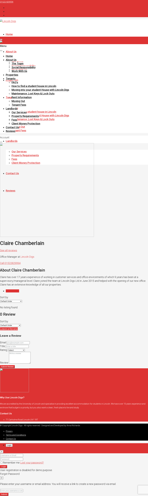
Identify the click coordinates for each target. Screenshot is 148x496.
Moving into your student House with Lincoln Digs (40, 115)
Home (9, 34)
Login (3, 467)
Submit (4, 494)
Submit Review (7, 367)
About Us (11, 51)
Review (4, 362)
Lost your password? (32, 462)
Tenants (10, 97)
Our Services (19, 112)
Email (3, 342)
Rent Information (22, 97)
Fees (14, 119)
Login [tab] (9, 445)
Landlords (11, 141)
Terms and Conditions (16, 435)
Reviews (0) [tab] (12, 290)
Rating (3, 349)
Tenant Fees (19, 130)
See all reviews (8, 250)
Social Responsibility (24, 67)
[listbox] (11, 301)
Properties (12, 80)
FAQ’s (15, 82)
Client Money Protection (26, 123)
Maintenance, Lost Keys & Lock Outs (33, 119)
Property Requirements (25, 116)
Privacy (9, 431)
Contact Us (12, 127)
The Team (17, 63)
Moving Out (18, 101)
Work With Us (19, 71)
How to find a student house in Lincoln (34, 111)
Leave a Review (9, 328)
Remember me (11, 462)
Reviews (10, 131)
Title (2, 346)
